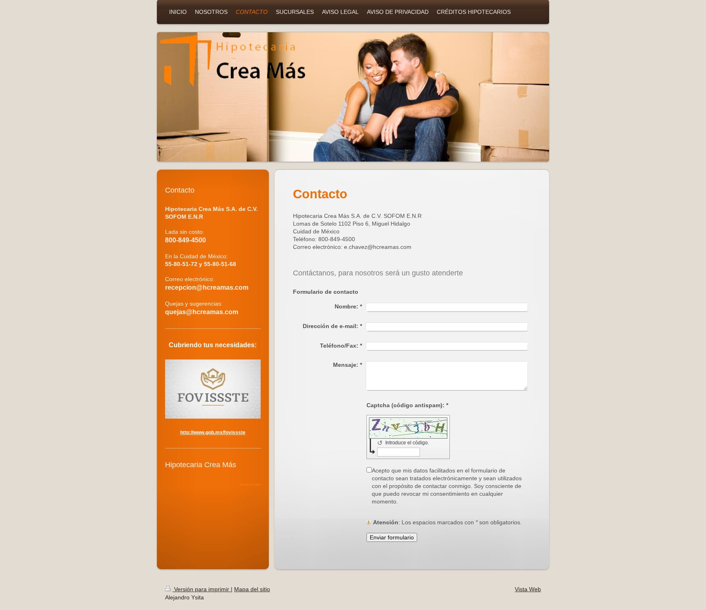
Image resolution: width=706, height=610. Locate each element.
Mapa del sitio (252, 589)
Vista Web (528, 589)
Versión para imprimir (201, 589)
